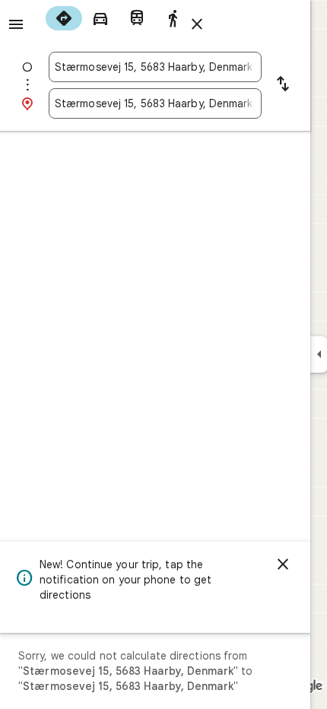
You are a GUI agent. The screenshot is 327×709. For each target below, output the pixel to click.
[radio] (64, 18)
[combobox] (155, 67)
